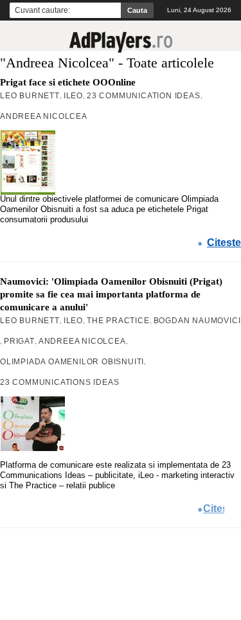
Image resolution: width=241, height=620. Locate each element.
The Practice (118, 320)
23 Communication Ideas (144, 96)
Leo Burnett (30, 96)
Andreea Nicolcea (43, 116)
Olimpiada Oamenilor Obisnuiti (72, 362)
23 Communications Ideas (59, 382)
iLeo (73, 96)
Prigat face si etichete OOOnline (68, 82)
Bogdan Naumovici (197, 320)
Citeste (224, 243)
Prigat (19, 341)
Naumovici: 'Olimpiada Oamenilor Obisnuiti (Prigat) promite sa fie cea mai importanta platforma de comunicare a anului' (111, 294)
